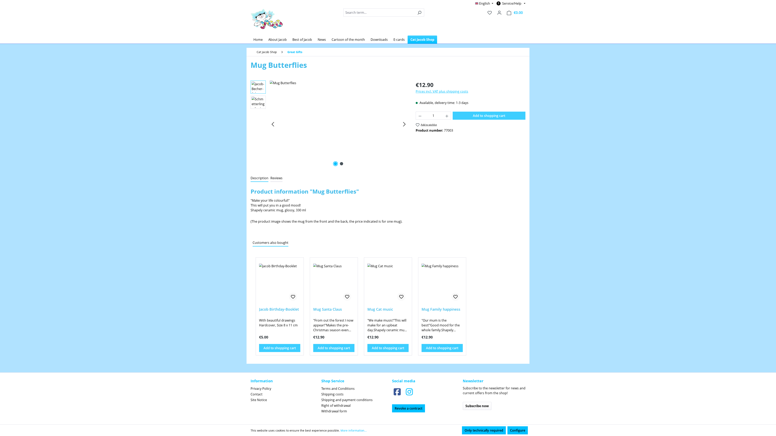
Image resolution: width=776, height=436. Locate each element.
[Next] (404, 124)
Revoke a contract (408, 408)
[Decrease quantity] (420, 116)
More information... (354, 430)
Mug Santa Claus (327, 309)
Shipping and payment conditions (347, 400)
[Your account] (499, 12)
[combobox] (379, 12)
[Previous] (273, 124)
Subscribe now (477, 406)
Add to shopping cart (489, 115)
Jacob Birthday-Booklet (279, 309)
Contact (257, 394)
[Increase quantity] (447, 116)
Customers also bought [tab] (270, 242)
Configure (517, 430)
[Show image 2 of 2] (341, 163)
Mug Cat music (380, 309)
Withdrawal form (334, 411)
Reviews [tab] (276, 178)
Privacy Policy (261, 388)
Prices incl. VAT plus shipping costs (442, 91)
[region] (329, 124)
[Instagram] (409, 391)
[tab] (259, 178)
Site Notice (259, 400)
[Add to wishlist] (293, 297)
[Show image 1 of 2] (335, 163)
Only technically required (484, 430)
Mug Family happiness (441, 309)
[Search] (419, 12)
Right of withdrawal (336, 405)
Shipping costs (332, 394)
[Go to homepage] (267, 18)
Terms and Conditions (338, 388)
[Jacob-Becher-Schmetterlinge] (338, 124)
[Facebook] (397, 391)
